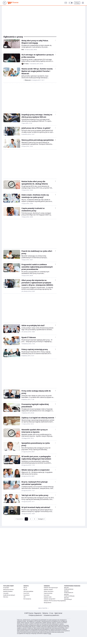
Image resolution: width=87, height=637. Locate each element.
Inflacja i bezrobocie (48, 591)
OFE (24, 597)
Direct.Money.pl (68, 599)
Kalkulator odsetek (48, 589)
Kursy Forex (26, 593)
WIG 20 (25, 587)
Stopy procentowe (48, 593)
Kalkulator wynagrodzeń (49, 599)
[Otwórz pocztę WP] (65, 2)
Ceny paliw (5, 593)
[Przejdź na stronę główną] (4, 4)
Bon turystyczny (27, 599)
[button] (70, 3)
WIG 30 (25, 589)
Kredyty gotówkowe (68, 589)
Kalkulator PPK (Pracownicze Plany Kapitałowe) (55, 600)
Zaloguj (77, 3)
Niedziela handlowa (7, 591)
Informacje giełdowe (28, 591)
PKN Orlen (5, 597)
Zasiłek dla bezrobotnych (9, 595)
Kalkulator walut (47, 597)
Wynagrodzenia (47, 602)
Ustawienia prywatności (51, 615)
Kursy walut (46, 595)
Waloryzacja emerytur (8, 589)
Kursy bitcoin (27, 595)
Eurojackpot (6, 587)
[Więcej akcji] (55, 40)
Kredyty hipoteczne (68, 592)
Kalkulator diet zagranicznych (51, 587)
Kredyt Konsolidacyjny (69, 596)
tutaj (50, 633)
